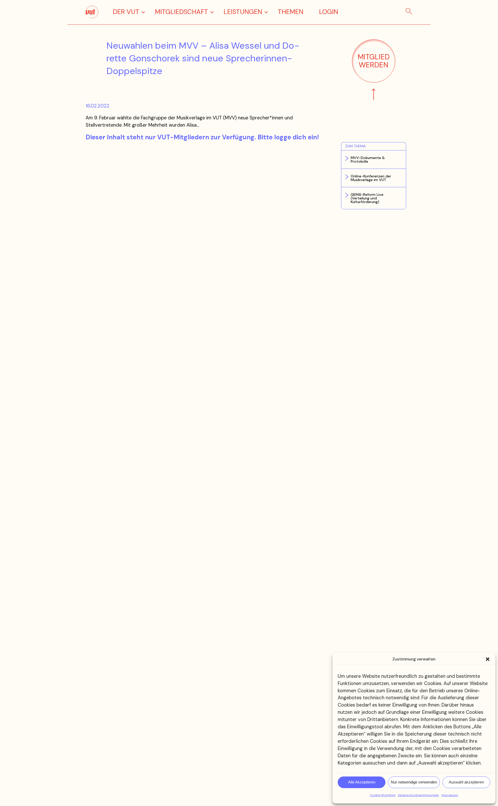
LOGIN (328, 12)
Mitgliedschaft (181, 12)
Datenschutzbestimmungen (418, 795)
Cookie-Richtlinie (382, 795)
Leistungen (243, 12)
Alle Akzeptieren (361, 782)
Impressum (449, 795)
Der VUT (126, 12)
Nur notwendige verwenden (414, 782)
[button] (487, 659)
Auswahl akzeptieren (466, 782)
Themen (290, 12)
